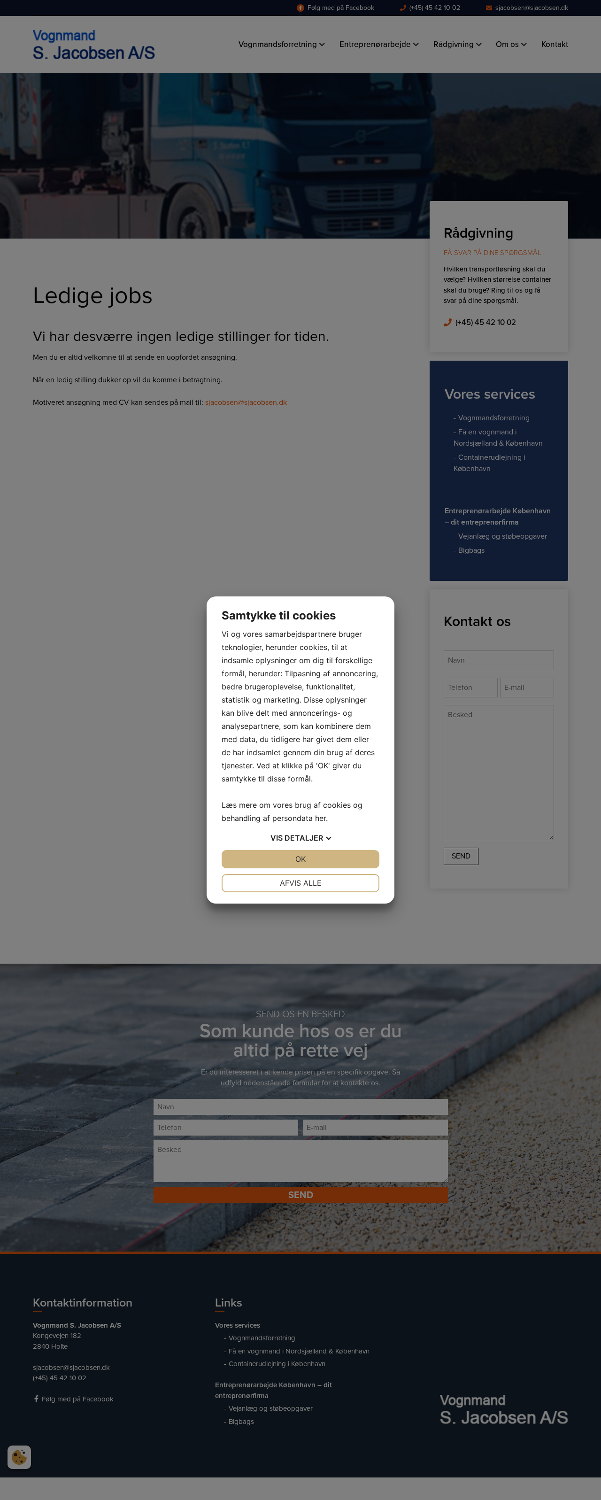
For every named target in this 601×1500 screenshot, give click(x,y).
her (320, 818)
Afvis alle (301, 883)
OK (300, 859)
